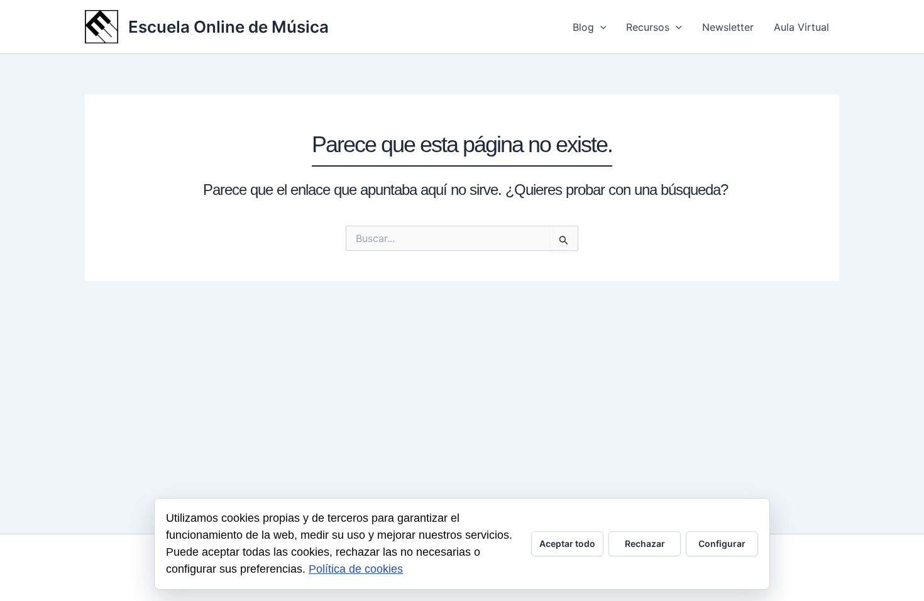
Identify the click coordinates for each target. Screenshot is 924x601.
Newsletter (728, 27)
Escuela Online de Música (228, 26)
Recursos (647, 27)
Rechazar (645, 543)
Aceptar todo (567, 543)
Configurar (721, 543)
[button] (600, 27)
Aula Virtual (801, 27)
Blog (583, 27)
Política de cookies (356, 569)
